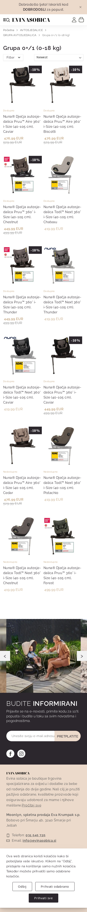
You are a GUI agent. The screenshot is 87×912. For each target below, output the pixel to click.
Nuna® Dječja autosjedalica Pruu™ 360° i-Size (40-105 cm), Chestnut (22, 214)
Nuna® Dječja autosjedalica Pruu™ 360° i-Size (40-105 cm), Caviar (62, 394)
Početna (9, 30)
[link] (74, 20)
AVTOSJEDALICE (32, 30)
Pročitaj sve (31, 805)
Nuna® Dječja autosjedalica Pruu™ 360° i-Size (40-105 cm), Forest (62, 575)
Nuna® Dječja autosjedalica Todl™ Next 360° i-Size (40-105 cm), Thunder (62, 304)
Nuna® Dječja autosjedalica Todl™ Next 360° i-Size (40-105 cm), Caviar (22, 394)
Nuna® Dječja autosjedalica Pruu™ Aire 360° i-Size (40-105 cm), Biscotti (62, 124)
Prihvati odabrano (55, 886)
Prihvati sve (43, 898)
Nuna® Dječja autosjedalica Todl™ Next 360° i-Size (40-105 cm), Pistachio (62, 485)
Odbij (22, 886)
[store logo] (31, 20)
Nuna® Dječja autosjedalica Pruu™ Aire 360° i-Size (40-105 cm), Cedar (22, 485)
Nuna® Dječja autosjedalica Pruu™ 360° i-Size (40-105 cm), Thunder (22, 304)
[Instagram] (21, 754)
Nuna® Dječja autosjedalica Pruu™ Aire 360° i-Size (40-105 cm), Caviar (22, 124)
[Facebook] (10, 754)
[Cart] (81, 19)
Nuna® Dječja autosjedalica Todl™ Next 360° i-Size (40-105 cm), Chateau (62, 214)
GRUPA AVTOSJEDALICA (20, 35)
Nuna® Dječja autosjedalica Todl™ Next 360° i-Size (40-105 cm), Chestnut (22, 575)
